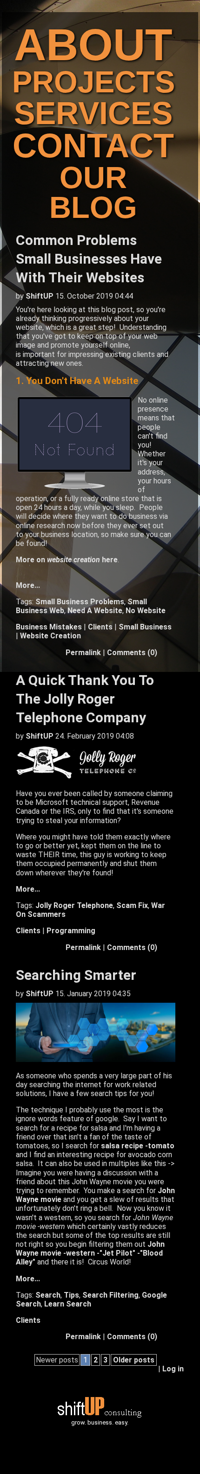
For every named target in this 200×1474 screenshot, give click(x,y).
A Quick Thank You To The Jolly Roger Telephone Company (85, 699)
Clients (100, 626)
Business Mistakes (49, 626)
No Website (146, 610)
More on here (67, 559)
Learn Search (67, 1303)
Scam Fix (132, 905)
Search (47, 1295)
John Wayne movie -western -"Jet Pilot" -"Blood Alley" (90, 1253)
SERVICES (93, 113)
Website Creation (50, 635)
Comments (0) (132, 652)
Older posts (133, 1359)
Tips (71, 1295)
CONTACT (93, 145)
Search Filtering (110, 1295)
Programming (71, 930)
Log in (173, 1368)
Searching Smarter (76, 975)
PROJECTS (93, 82)
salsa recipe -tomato (137, 1145)
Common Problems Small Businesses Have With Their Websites (89, 259)
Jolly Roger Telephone (74, 905)
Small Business (145, 626)
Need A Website (94, 610)
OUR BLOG (93, 193)
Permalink (83, 652)
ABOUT (93, 45)
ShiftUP (39, 296)
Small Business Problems (79, 601)
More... (28, 585)
